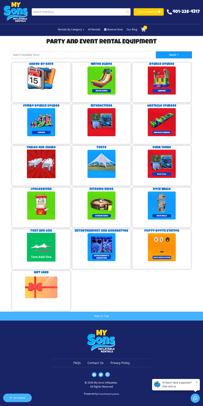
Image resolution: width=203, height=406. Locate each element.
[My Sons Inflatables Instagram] (107, 374)
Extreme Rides (101, 189)
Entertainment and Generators (101, 231)
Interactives (101, 106)
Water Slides (101, 64)
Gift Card (41, 272)
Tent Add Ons (41, 231)
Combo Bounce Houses (41, 106)
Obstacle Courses (161, 106)
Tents (101, 147)
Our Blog (132, 29)
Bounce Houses (161, 64)
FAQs (77, 363)
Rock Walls (162, 189)
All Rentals (94, 29)
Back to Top (101, 316)
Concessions (41, 189)
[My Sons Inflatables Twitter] (100, 374)
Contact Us (95, 363)
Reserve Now (114, 29)
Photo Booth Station (161, 231)
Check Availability (147, 12)
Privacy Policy (120, 363)
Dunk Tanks (162, 147)
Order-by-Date (41, 64)
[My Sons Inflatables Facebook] (94, 374)
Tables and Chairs (41, 147)
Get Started (19, 397)
